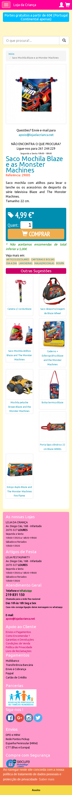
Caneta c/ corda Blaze (19, 309)
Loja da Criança (24, 5)
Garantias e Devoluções (20, 639)
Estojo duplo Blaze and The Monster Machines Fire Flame (19, 491)
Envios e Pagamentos (18, 632)
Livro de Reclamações (18, 651)
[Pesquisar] (64, 40)
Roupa (60, 263)
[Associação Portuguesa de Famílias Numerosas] (21, 705)
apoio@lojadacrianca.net (36, 135)
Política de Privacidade (19, 647)
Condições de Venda (18, 643)
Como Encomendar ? (18, 635)
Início (11, 54)
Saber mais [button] (46, 779)
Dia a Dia (11, 263)
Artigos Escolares (17, 259)
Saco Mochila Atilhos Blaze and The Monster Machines (19, 355)
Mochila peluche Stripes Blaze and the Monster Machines (19, 406)
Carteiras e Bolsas (42, 259)
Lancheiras (25, 263)
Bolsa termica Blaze (52, 402)
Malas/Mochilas (44, 263)
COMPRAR (39, 234)
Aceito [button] (36, 790)
